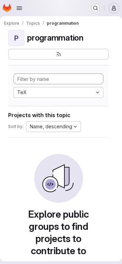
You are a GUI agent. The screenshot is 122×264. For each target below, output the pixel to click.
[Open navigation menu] (19, 8)
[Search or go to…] (96, 8)
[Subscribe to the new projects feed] (58, 54)
